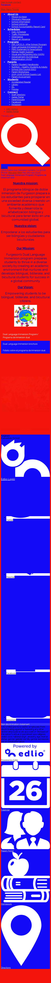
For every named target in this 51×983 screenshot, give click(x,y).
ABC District (12, 109)
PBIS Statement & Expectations (27, 49)
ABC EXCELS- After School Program (29, 44)
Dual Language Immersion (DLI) (27, 47)
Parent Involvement (21, 77)
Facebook (16, 102)
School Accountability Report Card (28, 26)
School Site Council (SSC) (24, 69)
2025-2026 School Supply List (26, 74)
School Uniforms (20, 24)
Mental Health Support (22, 52)
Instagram (16, 104)
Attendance (17, 37)
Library (15, 84)
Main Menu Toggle (10, 9)
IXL (13, 87)
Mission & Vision (19, 17)
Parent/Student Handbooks (25, 64)
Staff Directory (18, 94)
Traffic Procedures (20, 34)
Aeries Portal (18, 97)
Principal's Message (21, 19)
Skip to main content (11, 2)
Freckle (15, 89)
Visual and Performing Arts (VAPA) (28, 54)
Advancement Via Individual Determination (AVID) (25, 58)
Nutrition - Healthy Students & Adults (29, 67)
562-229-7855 (15, 172)
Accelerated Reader (21, 82)
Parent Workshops (20, 72)
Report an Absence (21, 39)
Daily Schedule (19, 32)
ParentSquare (18, 99)
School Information (21, 22)
